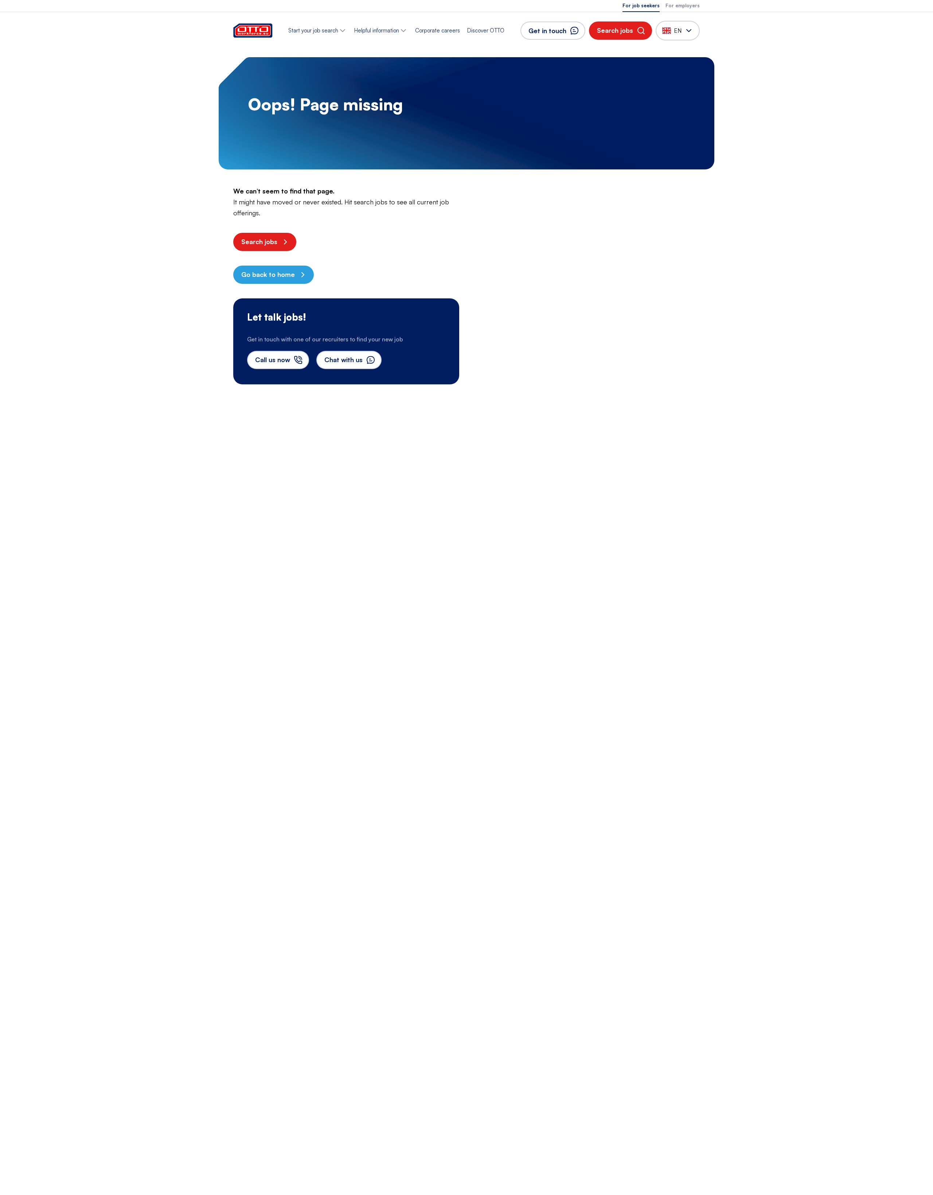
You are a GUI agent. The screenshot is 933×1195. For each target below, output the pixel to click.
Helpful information (376, 30)
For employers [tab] (682, 5)
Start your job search (313, 30)
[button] (620, 30)
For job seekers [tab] (641, 5)
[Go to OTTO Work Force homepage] (253, 30)
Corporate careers (437, 30)
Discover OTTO (485, 30)
